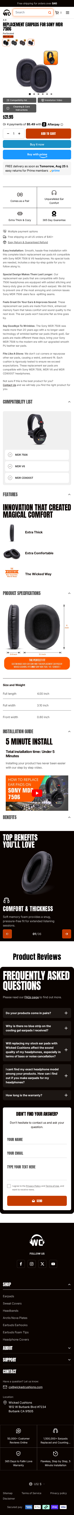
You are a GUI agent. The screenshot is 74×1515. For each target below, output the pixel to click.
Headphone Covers (16, 1339)
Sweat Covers (12, 1303)
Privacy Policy (33, 1186)
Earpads (8, 1296)
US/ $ (37, 1484)
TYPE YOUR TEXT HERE (19, 1162)
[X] (42, 1264)
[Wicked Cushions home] (7, 13)
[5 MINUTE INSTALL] (37, 793)
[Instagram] (32, 1264)
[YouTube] (53, 1264)
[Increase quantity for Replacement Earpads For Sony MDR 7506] (19, 133)
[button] (30, 94)
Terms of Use (52, 1186)
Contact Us (9, 384)
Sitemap (8, 1493)
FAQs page (31, 997)
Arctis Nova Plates (15, 1318)
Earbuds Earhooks (15, 1325)
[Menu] (67, 12)
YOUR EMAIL (13, 1148)
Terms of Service (31, 1493)
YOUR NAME (13, 1135)
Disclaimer (9, 1498)
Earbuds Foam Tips (16, 1332)
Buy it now (37, 144)
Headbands (10, 1310)
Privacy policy (58, 1493)
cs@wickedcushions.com (26, 1387)
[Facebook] (21, 1264)
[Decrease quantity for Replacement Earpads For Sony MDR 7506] (8, 133)
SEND (39, 1201)
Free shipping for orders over (37, 3)
